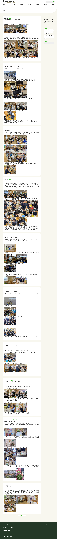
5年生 (45, 31)
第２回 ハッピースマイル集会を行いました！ (49, 22)
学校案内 (4, 4)
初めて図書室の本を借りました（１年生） (13, 19)
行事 (45, 38)
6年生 (47, 31)
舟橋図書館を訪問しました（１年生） (12, 66)
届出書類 (37, 4)
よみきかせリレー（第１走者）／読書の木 (13, 381)
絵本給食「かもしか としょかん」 (11, 421)
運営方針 (22, 524)
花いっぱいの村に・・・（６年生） (49, 19)
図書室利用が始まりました (9, 486)
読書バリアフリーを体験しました (11, 181)
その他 (49, 33)
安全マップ (18, 524)
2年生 (9, 179)
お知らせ (21, 4)
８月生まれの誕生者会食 (47, 17)
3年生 (50, 30)
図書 (11, 18)
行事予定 (13, 524)
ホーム (4, 524)
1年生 (9, 18)
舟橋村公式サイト (13, 527)
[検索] (53, 1)
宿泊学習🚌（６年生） (47, 24)
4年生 (52, 30)
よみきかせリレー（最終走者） (10, 237)
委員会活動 (13, 128)
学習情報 (45, 4)
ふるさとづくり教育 (11, 419)
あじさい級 (50, 31)
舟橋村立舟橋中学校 (5, 527)
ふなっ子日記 (13, 4)
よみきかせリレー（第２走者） (10, 345)
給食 (16, 419)
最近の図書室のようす (8, 130)
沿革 (10, 524)
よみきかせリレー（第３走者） (10, 291)
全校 (8, 128)
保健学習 (52, 35)
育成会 (53, 4)
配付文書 (29, 4)
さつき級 (45, 33)
